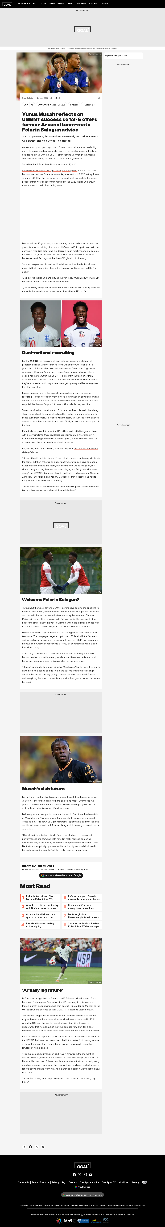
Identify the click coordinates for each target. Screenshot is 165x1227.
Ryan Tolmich (28, 98)
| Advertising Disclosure (94, 48)
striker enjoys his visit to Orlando (49, 622)
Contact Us (23, 1182)
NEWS (52, 4)
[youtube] (91, 1175)
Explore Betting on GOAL (116, 56)
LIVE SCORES (23, 4)
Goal (35, 1205)
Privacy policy (58, 1182)
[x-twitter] (80, 1175)
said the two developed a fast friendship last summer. (58, 615)
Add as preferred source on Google (63, 875)
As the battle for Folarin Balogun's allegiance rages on (49, 170)
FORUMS (81, 4)
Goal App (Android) (89, 1182)
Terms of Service (40, 1182)
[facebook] (74, 1175)
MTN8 (43, 4)
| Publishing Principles (109, 48)
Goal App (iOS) (109, 1182)
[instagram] (85, 1175)
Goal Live (124, 1182)
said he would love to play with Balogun (49, 619)
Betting (135, 1182)
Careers (73, 1182)
